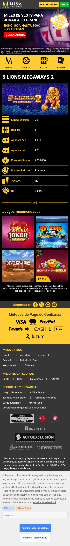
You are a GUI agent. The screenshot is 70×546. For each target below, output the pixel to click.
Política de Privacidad (45, 397)
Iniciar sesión (49, 4)
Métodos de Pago (29, 360)
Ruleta (26, 67)
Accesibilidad (35, 402)
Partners (54, 378)
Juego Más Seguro (12, 392)
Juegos (61, 67)
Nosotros (7, 355)
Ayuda (41, 355)
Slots (43, 67)
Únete (64, 4)
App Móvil (25, 355)
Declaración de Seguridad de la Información (24, 407)
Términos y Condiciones (15, 397)
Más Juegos (36, 379)
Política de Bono (38, 392)
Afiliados (29, 365)
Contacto (7, 360)
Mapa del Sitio (10, 365)
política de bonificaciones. (14, 53)
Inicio (8, 67)
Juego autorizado (12, 402)
